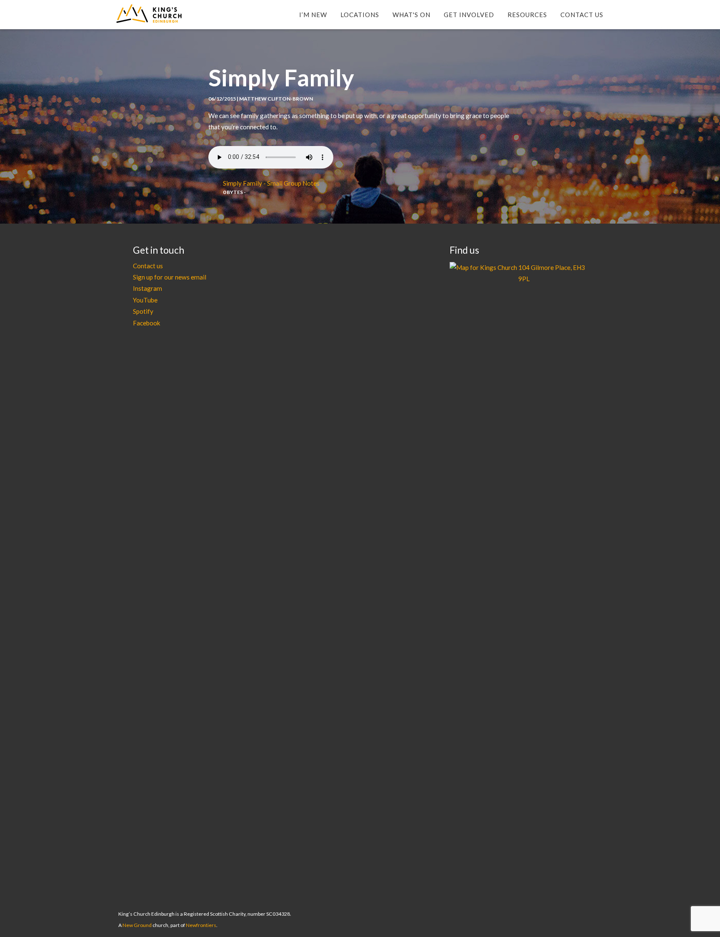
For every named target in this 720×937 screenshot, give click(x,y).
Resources (527, 14)
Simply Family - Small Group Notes (271, 183)
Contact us (148, 266)
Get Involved (469, 14)
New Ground (137, 925)
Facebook (146, 323)
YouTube (145, 300)
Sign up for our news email (169, 277)
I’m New (313, 14)
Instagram (147, 288)
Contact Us (581, 14)
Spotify (143, 311)
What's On (411, 14)
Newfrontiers (201, 925)
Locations (359, 14)
